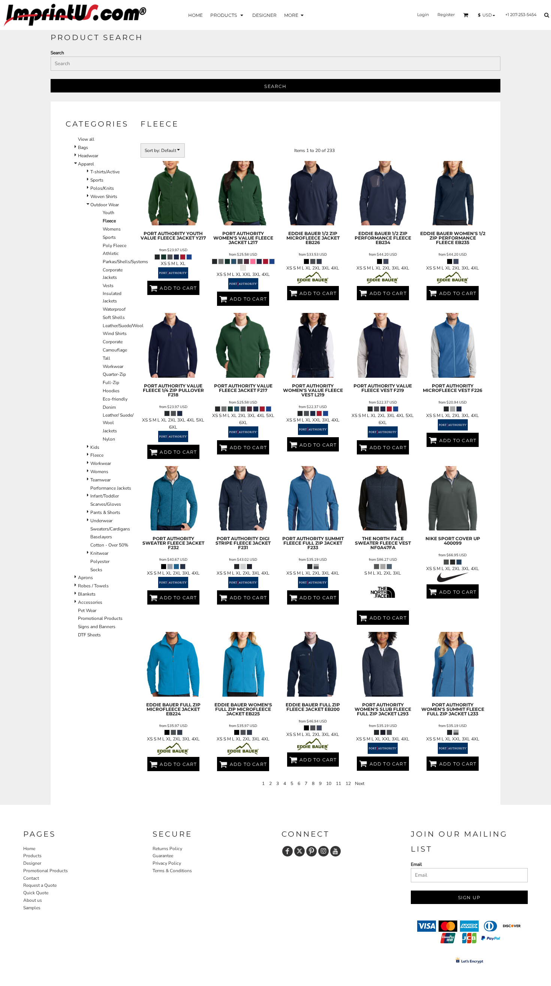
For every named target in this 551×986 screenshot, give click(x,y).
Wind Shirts (115, 334)
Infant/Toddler (104, 496)
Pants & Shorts (105, 512)
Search (57, 53)
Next (359, 783)
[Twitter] (299, 851)
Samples (31, 908)
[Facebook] (287, 851)
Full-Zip (111, 383)
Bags (83, 147)
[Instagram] (323, 851)
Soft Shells (114, 317)
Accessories (90, 602)
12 (348, 783)
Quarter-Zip (114, 374)
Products (32, 856)
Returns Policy (167, 849)
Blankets (87, 594)
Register (446, 14)
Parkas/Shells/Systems (125, 262)
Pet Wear (87, 611)
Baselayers (101, 537)
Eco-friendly (115, 399)
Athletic (111, 253)
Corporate (113, 342)
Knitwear (99, 553)
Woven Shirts (103, 197)
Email (416, 864)
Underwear (101, 521)
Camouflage (115, 350)
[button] (228, 14)
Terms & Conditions (172, 871)
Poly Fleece (114, 246)
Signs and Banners (96, 627)
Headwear (88, 156)
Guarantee (163, 856)
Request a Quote (40, 885)
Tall (106, 358)
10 (328, 783)
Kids (94, 447)
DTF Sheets (89, 635)
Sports (96, 180)
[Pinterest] (311, 851)
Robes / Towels (93, 586)
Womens (112, 229)
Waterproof (114, 309)
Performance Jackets (110, 488)
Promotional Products (100, 618)
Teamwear (100, 480)
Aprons (85, 578)
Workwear (113, 366)
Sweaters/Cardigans (110, 529)
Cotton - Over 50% (109, 545)
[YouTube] (335, 851)
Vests (108, 286)
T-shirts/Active (105, 172)
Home (29, 849)
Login (423, 14)
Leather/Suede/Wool (123, 326)
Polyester (99, 561)
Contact (31, 878)
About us (32, 900)
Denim (109, 407)
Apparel (86, 164)
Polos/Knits (102, 188)
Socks (96, 570)
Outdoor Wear (104, 205)
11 (338, 783)
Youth (108, 213)
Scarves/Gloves (105, 504)
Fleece (96, 455)
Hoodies (111, 391)
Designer (32, 863)
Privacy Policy (167, 863)
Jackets (110, 431)
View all (86, 139)
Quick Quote (35, 893)
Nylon (109, 439)
